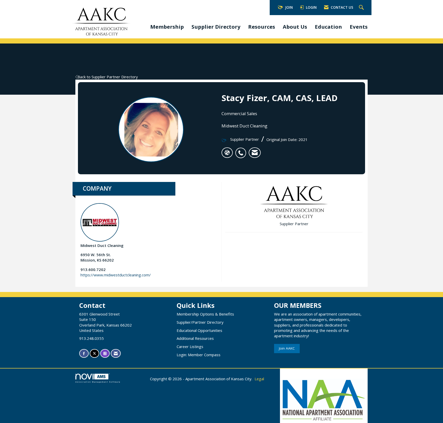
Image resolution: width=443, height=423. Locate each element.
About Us (295, 26)
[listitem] (242, 150)
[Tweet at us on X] (94, 353)
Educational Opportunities (199, 330)
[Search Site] (362, 7)
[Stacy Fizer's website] (227, 152)
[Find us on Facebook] (84, 353)
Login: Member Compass (198, 354)
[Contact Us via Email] (116, 353)
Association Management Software (97, 382)
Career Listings (190, 346)
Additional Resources (195, 338)
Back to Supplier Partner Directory (107, 76)
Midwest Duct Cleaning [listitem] (102, 245)
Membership (167, 26)
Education (328, 26)
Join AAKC (287, 348)
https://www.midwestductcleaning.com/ (115, 274)
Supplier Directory (216, 26)
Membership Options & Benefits (205, 314)
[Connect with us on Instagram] (105, 353)
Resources (261, 26)
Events (359, 26)
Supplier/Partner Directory (200, 322)
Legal (259, 378)
